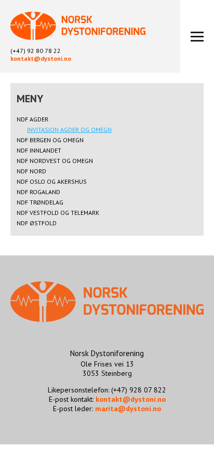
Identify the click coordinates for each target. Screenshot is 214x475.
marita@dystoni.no (128, 408)
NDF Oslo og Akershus (52, 181)
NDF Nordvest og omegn (55, 161)
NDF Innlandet (39, 150)
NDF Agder (32, 119)
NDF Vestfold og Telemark (58, 212)
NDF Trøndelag (40, 202)
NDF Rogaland (38, 192)
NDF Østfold (37, 223)
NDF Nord (31, 171)
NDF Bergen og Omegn (50, 140)
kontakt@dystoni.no (40, 58)
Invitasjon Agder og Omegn (69, 129)
